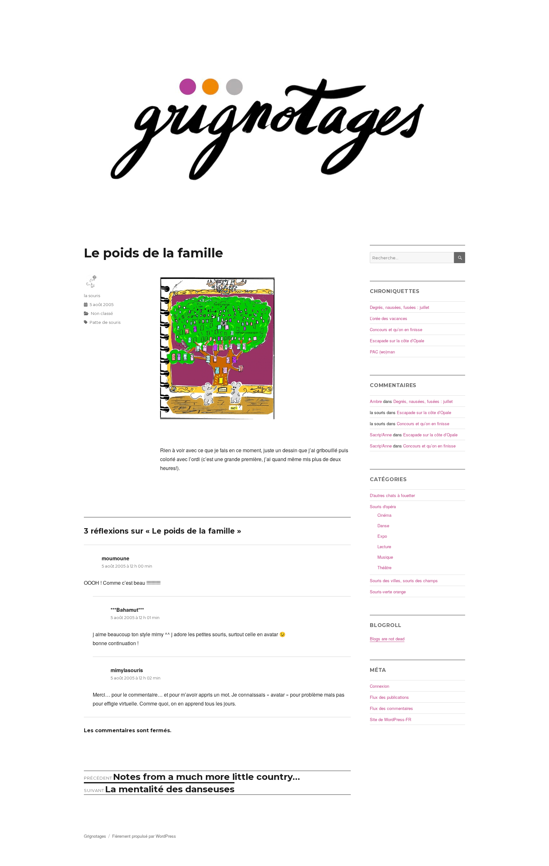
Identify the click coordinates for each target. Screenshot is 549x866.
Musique (385, 557)
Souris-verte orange (388, 592)
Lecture (384, 546)
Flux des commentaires (391, 708)
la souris (92, 295)
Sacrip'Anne (381, 435)
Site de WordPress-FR (390, 719)
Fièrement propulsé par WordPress (144, 836)
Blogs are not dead (387, 639)
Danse (383, 525)
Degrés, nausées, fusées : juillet (399, 307)
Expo (382, 536)
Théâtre (384, 567)
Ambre (376, 401)
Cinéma (384, 515)
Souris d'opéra (383, 506)
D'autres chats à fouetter (392, 495)
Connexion (379, 686)
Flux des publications (389, 697)
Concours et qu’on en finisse (396, 329)
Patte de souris (105, 322)
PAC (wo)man (382, 352)
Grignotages (95, 836)
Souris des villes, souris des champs (404, 580)
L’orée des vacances (388, 318)
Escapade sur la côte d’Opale (397, 341)
